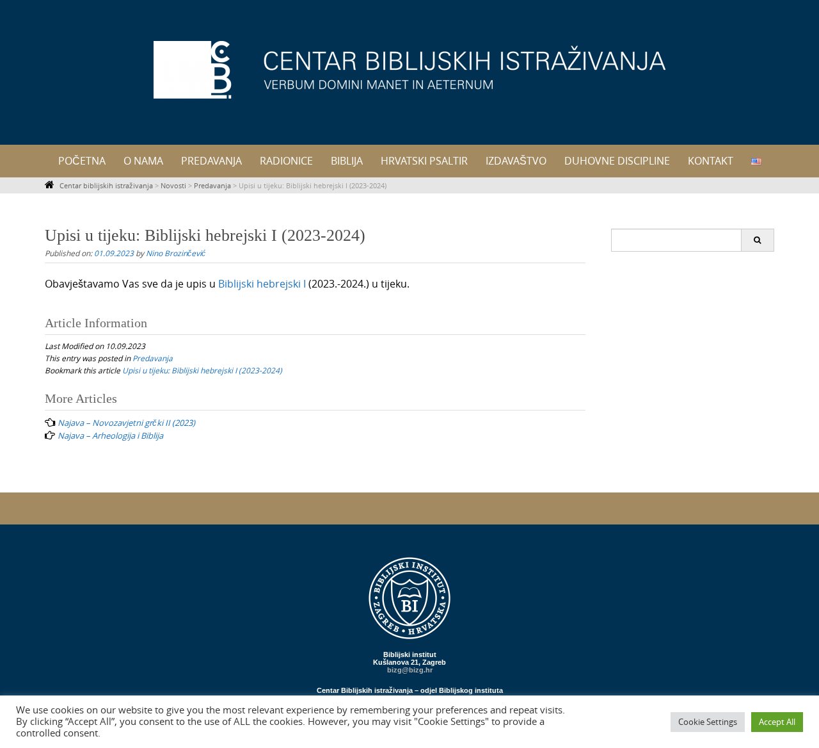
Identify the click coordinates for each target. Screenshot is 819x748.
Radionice (286, 161)
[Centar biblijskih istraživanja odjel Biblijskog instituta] (409, 70)
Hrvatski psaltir (424, 161)
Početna (82, 161)
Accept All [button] (777, 722)
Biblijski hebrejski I (262, 284)
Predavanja (211, 161)
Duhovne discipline (617, 161)
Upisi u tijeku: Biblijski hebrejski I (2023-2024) (202, 370)
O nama (143, 161)
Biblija (347, 161)
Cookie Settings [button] (707, 722)
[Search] (757, 240)
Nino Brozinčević (175, 253)
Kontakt (710, 161)
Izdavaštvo (516, 161)
